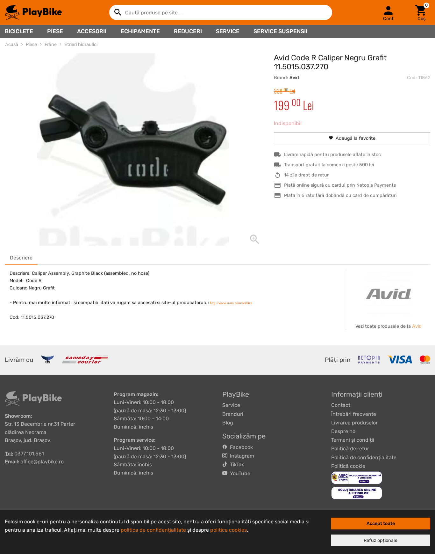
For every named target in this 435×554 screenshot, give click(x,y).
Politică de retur (350, 448)
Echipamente (140, 31)
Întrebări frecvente (353, 414)
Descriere (21, 258)
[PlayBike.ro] (33, 12)
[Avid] (388, 294)
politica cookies (228, 530)
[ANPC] (356, 477)
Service (227, 31)
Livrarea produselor (354, 423)
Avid (294, 77)
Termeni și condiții (352, 440)
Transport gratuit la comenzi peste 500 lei (329, 165)
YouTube (238, 473)
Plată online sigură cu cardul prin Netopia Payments (340, 185)
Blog (227, 423)
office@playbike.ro (42, 462)
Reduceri (188, 31)
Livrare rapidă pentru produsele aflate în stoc (332, 154)
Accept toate (381, 523)
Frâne (51, 44)
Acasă (11, 44)
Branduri (232, 414)
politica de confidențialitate (153, 530)
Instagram (240, 456)
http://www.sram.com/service (231, 303)
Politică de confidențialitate (363, 457)
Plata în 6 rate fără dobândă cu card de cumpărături (340, 195)
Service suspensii (280, 31)
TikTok (235, 464)
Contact (340, 405)
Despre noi (344, 431)
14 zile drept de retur (306, 175)
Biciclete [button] (19, 31)
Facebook (240, 447)
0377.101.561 (29, 454)
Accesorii (91, 31)
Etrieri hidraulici (80, 44)
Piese (55, 31)
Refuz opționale (380, 540)
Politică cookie (348, 466)
